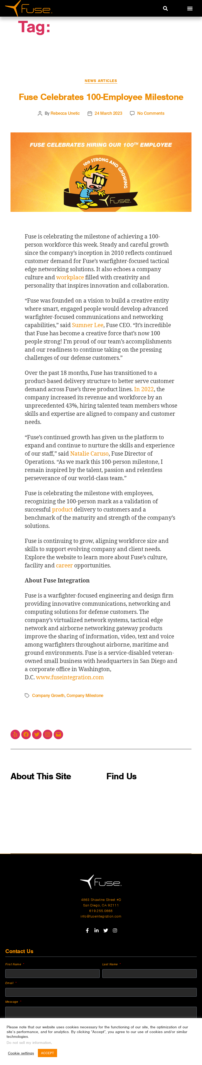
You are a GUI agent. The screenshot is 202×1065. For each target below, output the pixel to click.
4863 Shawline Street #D (101, 899)
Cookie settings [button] (21, 1053)
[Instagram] (47, 734)
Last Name (110, 964)
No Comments (150, 113)
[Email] (58, 734)
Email (9, 983)
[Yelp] (15, 734)
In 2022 (144, 389)
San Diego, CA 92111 (101, 905)
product (62, 509)
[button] (165, 8)
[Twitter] (37, 734)
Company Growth (48, 695)
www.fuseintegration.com (70, 677)
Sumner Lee (87, 325)
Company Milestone (85, 695)
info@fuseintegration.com (100, 916)
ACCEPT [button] (47, 1053)
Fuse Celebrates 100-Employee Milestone (101, 97)
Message (12, 1002)
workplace (70, 277)
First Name (13, 964)
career (64, 565)
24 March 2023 (108, 113)
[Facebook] (26, 734)
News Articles (101, 80)
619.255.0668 (101, 911)
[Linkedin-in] (96, 930)
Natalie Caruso (89, 453)
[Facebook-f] (87, 930)
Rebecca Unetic (65, 113)
